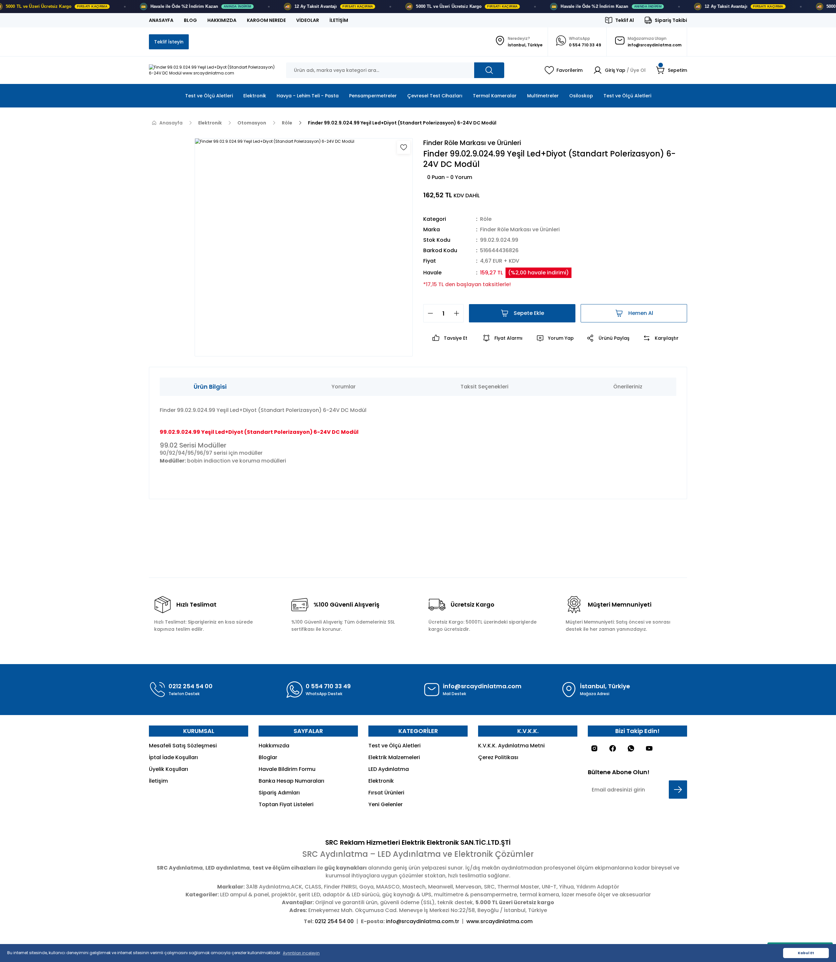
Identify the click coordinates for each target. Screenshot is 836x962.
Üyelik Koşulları (168, 769)
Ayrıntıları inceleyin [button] (301, 953)
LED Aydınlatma (388, 769)
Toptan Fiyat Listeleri (286, 804)
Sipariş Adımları (279, 792)
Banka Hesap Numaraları (291, 781)
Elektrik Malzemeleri (394, 757)
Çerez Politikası (498, 757)
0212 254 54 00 (334, 921)
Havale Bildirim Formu (287, 769)
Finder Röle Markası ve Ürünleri (520, 229)
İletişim (158, 781)
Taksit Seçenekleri (484, 386)
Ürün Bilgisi (210, 387)
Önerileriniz (627, 386)
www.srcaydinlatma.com (499, 921)
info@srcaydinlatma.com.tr (422, 921)
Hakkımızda (274, 745)
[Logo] (212, 70)
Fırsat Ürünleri (386, 792)
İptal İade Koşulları (173, 757)
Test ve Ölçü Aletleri (394, 745)
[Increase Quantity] (458, 313)
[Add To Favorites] (403, 147)
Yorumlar (343, 386)
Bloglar (268, 757)
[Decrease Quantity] (428, 313)
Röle (485, 219)
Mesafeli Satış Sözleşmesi (183, 745)
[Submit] (678, 789)
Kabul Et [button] (806, 953)
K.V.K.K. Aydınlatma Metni (511, 745)
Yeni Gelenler (385, 804)
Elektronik (381, 781)
